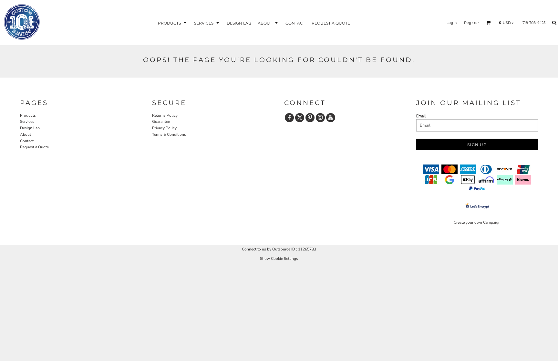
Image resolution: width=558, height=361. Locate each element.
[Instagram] (320, 117)
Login (452, 22)
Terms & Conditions (169, 134)
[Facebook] (289, 117)
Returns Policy (165, 115)
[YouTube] (330, 117)
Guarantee (161, 121)
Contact (27, 140)
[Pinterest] (310, 117)
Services (27, 121)
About (25, 134)
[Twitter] (299, 117)
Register (471, 22)
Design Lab (30, 128)
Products (28, 115)
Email (421, 116)
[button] (173, 23)
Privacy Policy (164, 128)
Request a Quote (34, 147)
